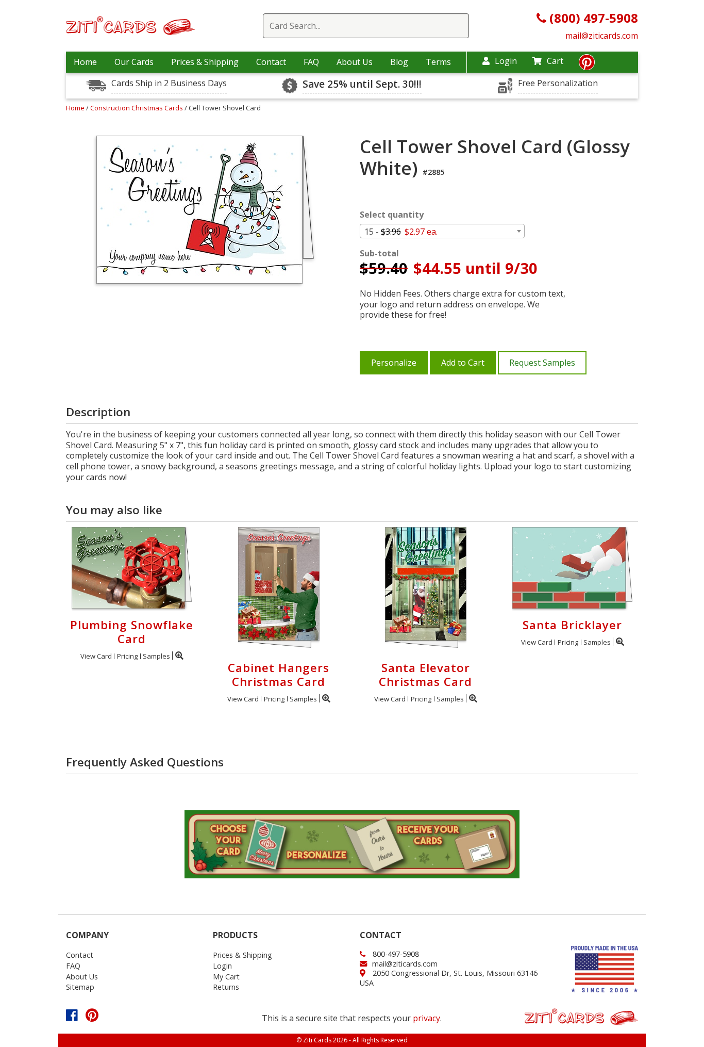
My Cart (226, 976)
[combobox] (442, 231)
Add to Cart (462, 362)
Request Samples (542, 362)
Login (506, 61)
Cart (555, 61)
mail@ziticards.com (601, 35)
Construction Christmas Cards (137, 107)
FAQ (311, 62)
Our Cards (134, 62)
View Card (96, 656)
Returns (226, 987)
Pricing (127, 656)
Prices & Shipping (205, 62)
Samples (156, 656)
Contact (271, 62)
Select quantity (392, 215)
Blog (399, 62)
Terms (438, 62)
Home (85, 62)
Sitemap (80, 987)
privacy (426, 1018)
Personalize (393, 362)
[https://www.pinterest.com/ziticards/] (587, 65)
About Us (355, 62)
